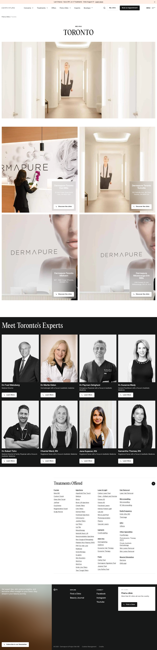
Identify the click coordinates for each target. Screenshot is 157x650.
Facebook (101, 593)
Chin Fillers (79, 509)
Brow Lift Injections (82, 502)
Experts (77, 8)
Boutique (87, 8)
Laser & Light (102, 490)
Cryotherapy (124, 535)
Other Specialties (126, 532)
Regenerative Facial (61, 509)
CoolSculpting (102, 533)
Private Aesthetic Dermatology (126, 544)
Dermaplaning (102, 542)
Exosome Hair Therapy (106, 548)
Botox (78, 499)
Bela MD (57, 493)
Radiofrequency (126, 511)
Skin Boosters (80, 558)
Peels (100, 557)
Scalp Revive (58, 512)
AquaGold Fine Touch (83, 493)
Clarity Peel (102, 560)
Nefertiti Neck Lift (82, 533)
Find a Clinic (64, 8)
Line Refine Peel (103, 569)
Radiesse (79, 549)
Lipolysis (101, 530)
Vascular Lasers (103, 524)
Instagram (101, 598)
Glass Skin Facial (59, 499)
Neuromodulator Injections (85, 536)
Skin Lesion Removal (127, 548)
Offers (53, 8)
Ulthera (122, 526)
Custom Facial (59, 496)
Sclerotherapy (80, 552)
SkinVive (79, 561)
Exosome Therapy (104, 551)
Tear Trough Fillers (82, 570)
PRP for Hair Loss (82, 546)
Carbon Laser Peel (104, 493)
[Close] (154, 2)
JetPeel (56, 502)
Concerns (27, 8)
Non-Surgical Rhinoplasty (84, 539)
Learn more (99, 2)
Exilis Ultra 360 (125, 514)
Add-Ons (101, 539)
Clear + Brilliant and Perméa (107, 496)
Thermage (123, 517)
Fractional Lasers (103, 505)
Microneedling (125, 499)
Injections (79, 490)
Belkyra (78, 496)
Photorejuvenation (104, 518)
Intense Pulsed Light (105, 509)
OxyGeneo (57, 505)
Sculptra (78, 555)
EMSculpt (123, 563)
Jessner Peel (102, 566)
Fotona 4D (101, 502)
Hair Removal (125, 490)
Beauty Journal (77, 598)
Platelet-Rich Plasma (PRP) (85, 542)
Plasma (100, 521)
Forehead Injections (82, 515)
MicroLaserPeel (103, 515)
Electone (123, 560)
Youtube (100, 602)
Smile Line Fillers (81, 567)
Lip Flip (78, 527)
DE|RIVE (101, 545)
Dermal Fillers (80, 512)
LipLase (100, 512)
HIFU (121, 523)
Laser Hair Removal (126, 493)
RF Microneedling (126, 505)
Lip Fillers (79, 524)
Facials (56, 490)
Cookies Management (89, 646)
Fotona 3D (101, 499)
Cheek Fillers (80, 505)
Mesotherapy (80, 530)
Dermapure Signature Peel (107, 563)
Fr (57, 590)
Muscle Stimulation (127, 557)
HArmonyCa (80, 518)
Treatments (41, 8)
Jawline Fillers (80, 521)
